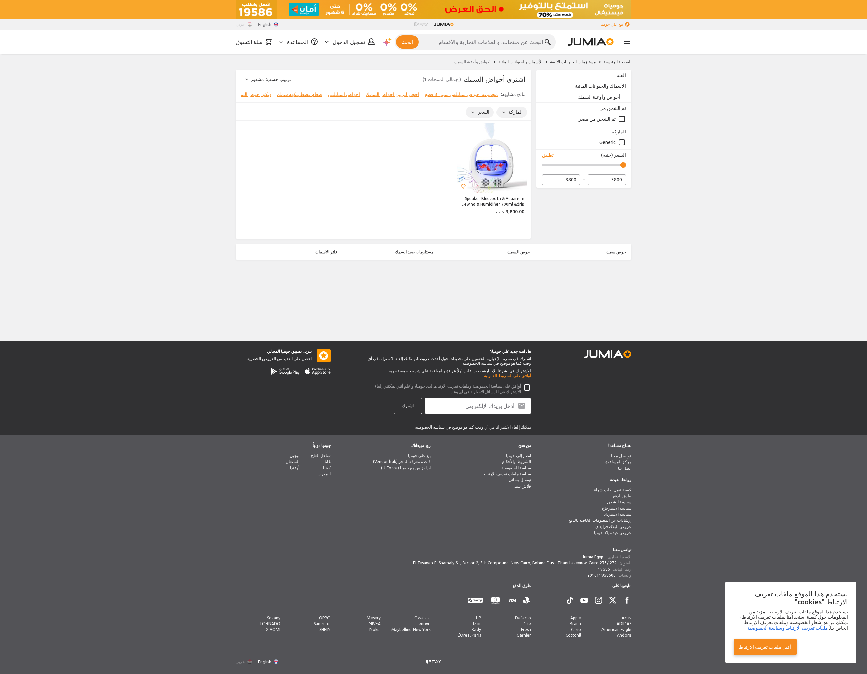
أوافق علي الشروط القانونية (507, 375)
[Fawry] (475, 601)
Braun (575, 623)
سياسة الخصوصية (516, 467)
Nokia (375, 629)
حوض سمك (616, 252)
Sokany (273, 618)
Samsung (322, 623)
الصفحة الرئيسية (617, 62)
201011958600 (601, 575)
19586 (604, 569)
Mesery (374, 618)
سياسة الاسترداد (617, 514)
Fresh (526, 629)
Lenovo (424, 623)
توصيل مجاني (520, 480)
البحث (407, 42)
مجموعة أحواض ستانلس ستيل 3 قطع (461, 94)
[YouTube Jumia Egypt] (584, 600)
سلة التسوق (249, 42)
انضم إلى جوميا (518, 455)
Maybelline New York (411, 629)
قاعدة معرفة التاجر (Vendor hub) (402, 461)
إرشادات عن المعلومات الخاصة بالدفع (600, 520)
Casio (576, 629)
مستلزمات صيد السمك (414, 252)
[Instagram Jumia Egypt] (598, 600)
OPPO (325, 618)
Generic (607, 142)
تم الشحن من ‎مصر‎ (597, 119)
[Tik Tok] (570, 600)
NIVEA (375, 623)
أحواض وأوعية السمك (599, 97)
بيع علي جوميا (611, 24)
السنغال (292, 461)
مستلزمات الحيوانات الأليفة (573, 62)
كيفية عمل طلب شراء (612, 490)
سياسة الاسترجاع (616, 508)
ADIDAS (624, 623)
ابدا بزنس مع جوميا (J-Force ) (406, 467)
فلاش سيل (522, 486)
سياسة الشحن (619, 502)
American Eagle (616, 629)
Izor (477, 623)
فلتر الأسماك (326, 252)
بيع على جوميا (419, 455)
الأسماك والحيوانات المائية (520, 62)
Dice (527, 623)
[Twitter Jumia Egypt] (613, 600)
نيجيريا (293, 455)
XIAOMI (273, 629)
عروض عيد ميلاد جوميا (612, 532)
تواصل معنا (621, 455)
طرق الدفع (622, 496)
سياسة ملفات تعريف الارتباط (507, 474)
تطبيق (548, 155)
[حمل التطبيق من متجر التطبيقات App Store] (318, 371)
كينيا (327, 467)
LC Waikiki (422, 618)
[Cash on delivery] (527, 601)
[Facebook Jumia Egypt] (627, 600)
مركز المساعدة (618, 462)
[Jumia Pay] (421, 24)
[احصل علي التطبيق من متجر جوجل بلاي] (285, 371)
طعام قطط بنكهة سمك (299, 94)
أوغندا (294, 467)
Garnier (524, 635)
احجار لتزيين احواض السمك (392, 94)
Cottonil (573, 635)
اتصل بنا (624, 468)
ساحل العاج (321, 455)
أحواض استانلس (344, 94)
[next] (245, 95)
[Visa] (512, 601)
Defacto (523, 618)
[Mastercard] (495, 601)
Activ (626, 618)
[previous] (521, 95)
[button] (463, 186)
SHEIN (325, 629)
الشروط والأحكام (516, 461)
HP (478, 618)
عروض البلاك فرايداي (613, 526)
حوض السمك (518, 252)
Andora (624, 635)
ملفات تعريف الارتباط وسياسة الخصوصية (787, 628)
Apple (575, 618)
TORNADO (269, 623)
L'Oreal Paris (469, 635)
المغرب (324, 474)
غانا (328, 461)
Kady (476, 629)
